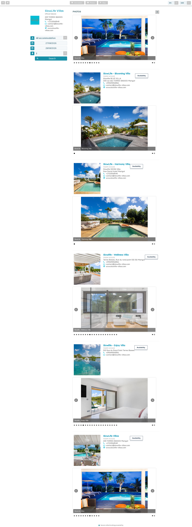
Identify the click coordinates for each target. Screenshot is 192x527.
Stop (154, 62)
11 (96, 62)
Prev (76, 38)
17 (109, 334)
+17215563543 (53, 21)
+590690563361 (112, 83)
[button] (3, 2)
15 (105, 334)
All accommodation (46, 38)
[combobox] (173, 3)
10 (94, 62)
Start (152, 62)
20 (116, 334)
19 (114, 334)
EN (170, 3)
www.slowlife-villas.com (52, 29)
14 (103, 334)
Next (152, 38)
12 (98, 62)
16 (107, 334)
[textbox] (51, 43)
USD (182, 3)
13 (101, 334)
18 (112, 334)
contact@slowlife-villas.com (118, 85)
